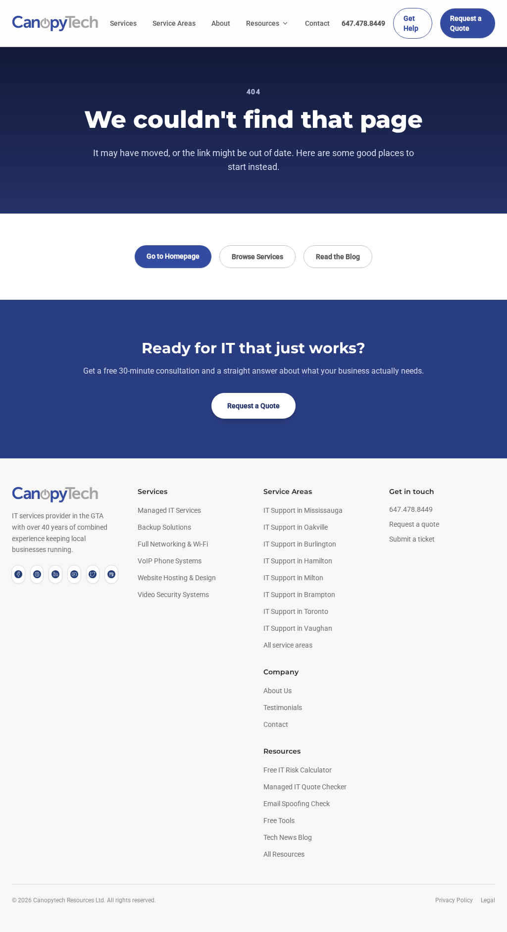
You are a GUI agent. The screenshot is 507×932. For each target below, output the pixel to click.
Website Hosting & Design (177, 578)
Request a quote (414, 524)
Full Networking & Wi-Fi (173, 544)
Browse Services (257, 257)
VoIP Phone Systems (170, 561)
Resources (262, 23)
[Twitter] (93, 574)
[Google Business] (111, 574)
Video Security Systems (173, 595)
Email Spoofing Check (296, 804)
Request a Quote (466, 23)
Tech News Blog (287, 837)
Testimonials (282, 708)
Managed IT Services (169, 510)
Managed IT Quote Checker (305, 787)
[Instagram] (37, 574)
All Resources (283, 854)
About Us (277, 691)
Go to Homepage (173, 256)
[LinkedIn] (55, 574)
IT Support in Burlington (299, 544)
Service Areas (174, 23)
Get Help (411, 23)
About (220, 23)
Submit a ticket (412, 539)
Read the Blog (338, 257)
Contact (317, 23)
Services (123, 23)
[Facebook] (18, 574)
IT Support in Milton (293, 578)
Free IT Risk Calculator (297, 770)
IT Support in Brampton (299, 595)
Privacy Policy (454, 900)
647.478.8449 (363, 23)
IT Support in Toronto (295, 611)
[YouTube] (74, 574)
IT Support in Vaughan (297, 628)
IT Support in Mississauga (303, 510)
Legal (488, 900)
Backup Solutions (164, 527)
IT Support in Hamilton (297, 561)
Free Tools (279, 820)
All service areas (287, 645)
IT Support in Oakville (295, 527)
